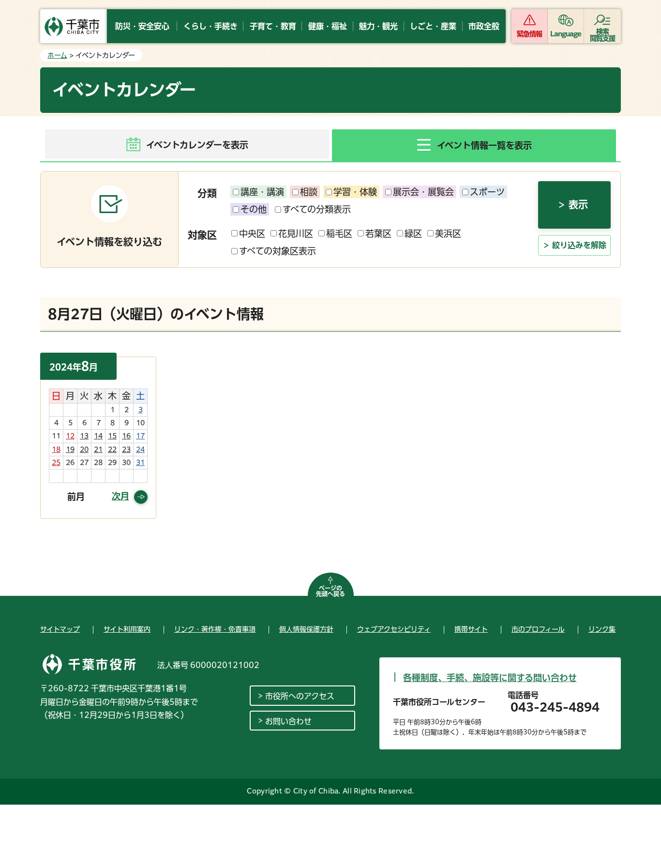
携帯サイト (471, 629)
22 (112, 449)
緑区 (413, 233)
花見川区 (295, 233)
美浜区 (448, 233)
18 (56, 449)
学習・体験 (355, 191)
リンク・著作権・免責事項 (214, 629)
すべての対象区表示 (277, 251)
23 (126, 449)
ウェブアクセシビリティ (394, 629)
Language (566, 34)
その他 (253, 209)
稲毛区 (339, 233)
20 (84, 449)
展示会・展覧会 (423, 191)
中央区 (252, 233)
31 (140, 462)
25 (56, 462)
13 (84, 436)
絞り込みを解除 (579, 245)
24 (140, 449)
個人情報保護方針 (306, 629)
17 (140, 436)
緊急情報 (529, 34)
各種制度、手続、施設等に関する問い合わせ (490, 677)
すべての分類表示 (317, 209)
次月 (120, 496)
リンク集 (602, 629)
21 (98, 449)
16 (126, 436)
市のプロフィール (538, 629)
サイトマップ (60, 629)
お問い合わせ (288, 721)
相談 (308, 191)
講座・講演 (262, 191)
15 (112, 436)
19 (70, 449)
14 (98, 436)
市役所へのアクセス (299, 696)
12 (70, 436)
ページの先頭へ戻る (330, 591)
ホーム (57, 55)
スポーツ (487, 191)
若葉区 (378, 233)
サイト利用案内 (127, 629)
